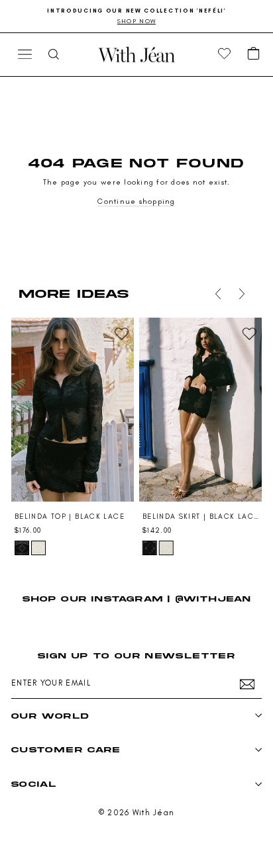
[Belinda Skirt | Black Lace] (200, 410)
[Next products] (242, 293)
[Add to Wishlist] (121, 333)
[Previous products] (218, 293)
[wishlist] (224, 54)
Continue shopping (136, 201)
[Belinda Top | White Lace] (38, 548)
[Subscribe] (247, 684)
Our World (50, 716)
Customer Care (66, 749)
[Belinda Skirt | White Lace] (166, 548)
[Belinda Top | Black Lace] (72, 410)
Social (33, 784)
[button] (253, 54)
